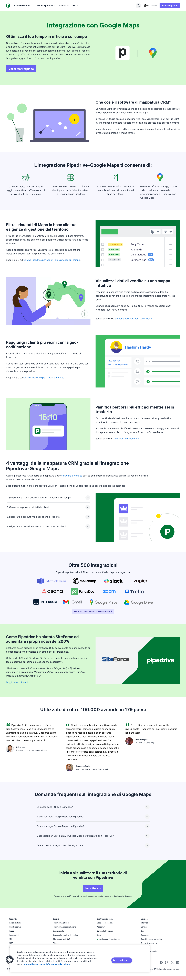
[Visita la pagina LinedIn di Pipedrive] (177, 963)
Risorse (62, 5)
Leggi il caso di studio (17, 682)
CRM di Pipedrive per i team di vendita (43, 377)
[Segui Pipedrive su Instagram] (166, 963)
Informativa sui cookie (34, 964)
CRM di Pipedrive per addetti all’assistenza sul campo (51, 260)
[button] (10, 959)
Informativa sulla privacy (58, 964)
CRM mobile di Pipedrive (126, 438)
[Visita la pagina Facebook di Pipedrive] (161, 963)
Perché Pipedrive (44, 5)
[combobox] (146, 5)
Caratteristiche (22, 5)
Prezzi (75, 5)
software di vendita (71, 475)
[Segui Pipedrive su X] (172, 963)
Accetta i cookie (122, 960)
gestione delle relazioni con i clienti (133, 318)
